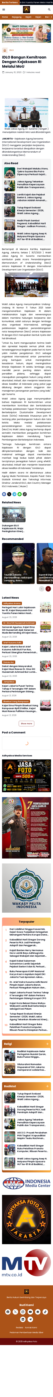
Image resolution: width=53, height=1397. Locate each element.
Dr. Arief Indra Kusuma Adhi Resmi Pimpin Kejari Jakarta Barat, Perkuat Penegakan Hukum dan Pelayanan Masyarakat (28, 985)
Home (5, 17)
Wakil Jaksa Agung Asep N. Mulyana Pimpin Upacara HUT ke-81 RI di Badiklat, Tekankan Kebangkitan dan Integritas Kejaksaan (32, 236)
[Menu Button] (3, 9)
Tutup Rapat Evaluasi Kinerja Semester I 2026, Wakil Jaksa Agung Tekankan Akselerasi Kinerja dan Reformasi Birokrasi (32, 210)
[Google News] (37, 1312)
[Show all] (47, 1044)
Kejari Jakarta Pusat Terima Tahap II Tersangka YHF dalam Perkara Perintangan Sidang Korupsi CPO (19, 689)
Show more (26, 723)
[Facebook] (4, 494)
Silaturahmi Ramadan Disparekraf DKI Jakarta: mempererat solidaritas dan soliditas (31, 1067)
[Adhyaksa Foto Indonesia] (26, 9)
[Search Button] (49, 9)
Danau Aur (8, 662)
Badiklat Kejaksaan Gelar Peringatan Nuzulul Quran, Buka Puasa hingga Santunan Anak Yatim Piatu (32, 1054)
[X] (9, 494)
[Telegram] (14, 494)
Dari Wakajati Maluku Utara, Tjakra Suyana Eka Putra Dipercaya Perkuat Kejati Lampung (32, 171)
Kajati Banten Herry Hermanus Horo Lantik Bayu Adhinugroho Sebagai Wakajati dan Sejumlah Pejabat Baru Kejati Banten (27, 953)
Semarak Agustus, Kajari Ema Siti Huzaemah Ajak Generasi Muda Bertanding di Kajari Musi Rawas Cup (19, 630)
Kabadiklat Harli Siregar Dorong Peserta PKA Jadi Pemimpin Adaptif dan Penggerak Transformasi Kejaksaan (27, 942)
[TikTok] (45, 1312)
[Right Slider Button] (50, 17)
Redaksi (19, 1327)
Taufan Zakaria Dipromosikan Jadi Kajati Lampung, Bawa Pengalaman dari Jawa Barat (18, 577)
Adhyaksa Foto (30, 1341)
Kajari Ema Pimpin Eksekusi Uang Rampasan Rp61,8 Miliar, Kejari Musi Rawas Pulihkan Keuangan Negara (20, 708)
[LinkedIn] (23, 1319)
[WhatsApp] (20, 494)
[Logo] (26, 1291)
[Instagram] (23, 1312)
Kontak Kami (31, 1327)
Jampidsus (8, 681)
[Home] (4, 50)
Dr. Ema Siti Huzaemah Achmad (19, 623)
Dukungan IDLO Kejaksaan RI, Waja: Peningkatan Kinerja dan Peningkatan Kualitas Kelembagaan (13, 528)
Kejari (38, 17)
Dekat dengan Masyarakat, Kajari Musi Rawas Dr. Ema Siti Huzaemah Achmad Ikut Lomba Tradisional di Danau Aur (19, 669)
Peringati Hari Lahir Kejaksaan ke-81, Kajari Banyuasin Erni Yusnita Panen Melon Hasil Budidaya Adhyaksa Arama (18, 610)
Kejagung (16, 17)
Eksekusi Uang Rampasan (16, 701)
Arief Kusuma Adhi (12, 642)
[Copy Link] (25, 494)
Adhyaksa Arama (12, 603)
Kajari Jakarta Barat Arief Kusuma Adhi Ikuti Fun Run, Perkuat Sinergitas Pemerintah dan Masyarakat (19, 649)
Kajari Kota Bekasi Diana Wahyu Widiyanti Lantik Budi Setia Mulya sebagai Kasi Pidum (28, 1006)
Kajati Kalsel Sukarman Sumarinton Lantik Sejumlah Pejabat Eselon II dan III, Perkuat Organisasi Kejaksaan (27, 964)
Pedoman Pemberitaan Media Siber (26, 1332)
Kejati (28, 17)
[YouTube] (30, 1312)
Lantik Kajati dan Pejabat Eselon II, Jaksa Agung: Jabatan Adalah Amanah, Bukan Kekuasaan (31, 197)
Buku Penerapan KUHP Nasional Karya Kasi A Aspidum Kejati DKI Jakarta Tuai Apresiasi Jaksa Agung (27, 974)
